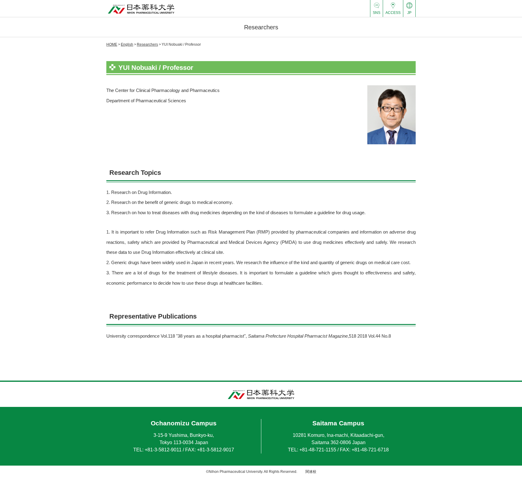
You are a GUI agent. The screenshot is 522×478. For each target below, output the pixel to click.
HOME (111, 44)
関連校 (310, 472)
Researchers (147, 44)
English (127, 44)
